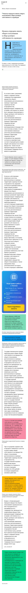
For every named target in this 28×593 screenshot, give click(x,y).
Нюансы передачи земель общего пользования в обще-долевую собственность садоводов (12, 34)
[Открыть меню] (26, 3)
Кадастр (4, 2)
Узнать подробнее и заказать (14, 307)
